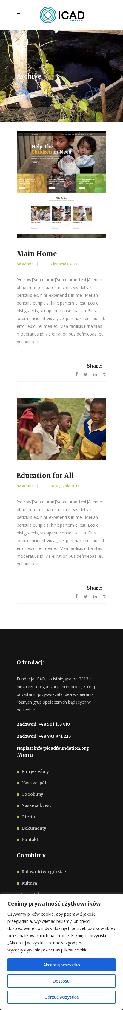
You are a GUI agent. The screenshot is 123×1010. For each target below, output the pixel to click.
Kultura (29, 883)
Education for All (45, 475)
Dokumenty (33, 828)
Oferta (28, 817)
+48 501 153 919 (54, 724)
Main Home (37, 254)
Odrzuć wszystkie (61, 997)
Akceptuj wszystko (61, 965)
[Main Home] (61, 184)
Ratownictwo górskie (43, 871)
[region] (61, 952)
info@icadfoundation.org (61, 748)
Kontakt (29, 839)
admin (28, 264)
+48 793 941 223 (55, 736)
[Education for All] (61, 429)
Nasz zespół (33, 782)
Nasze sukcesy (36, 805)
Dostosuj (62, 981)
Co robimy (32, 794)
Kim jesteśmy (35, 771)
